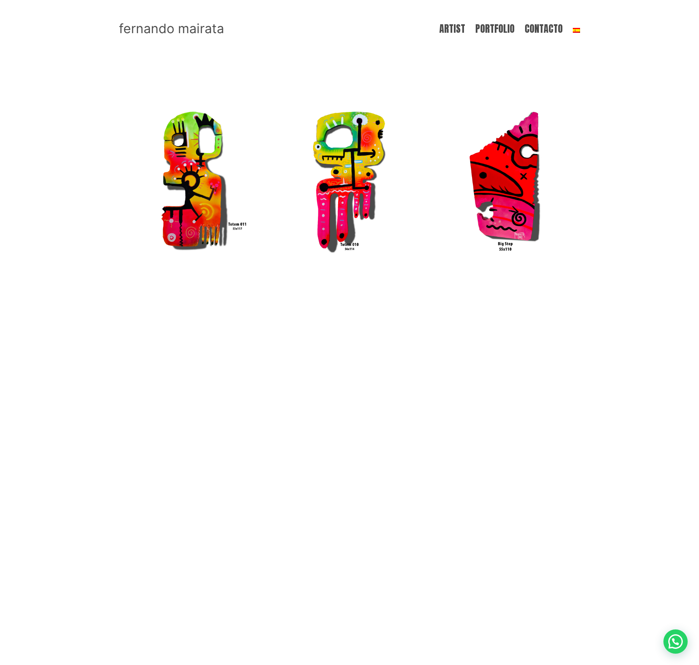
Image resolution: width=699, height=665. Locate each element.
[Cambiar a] (576, 28)
